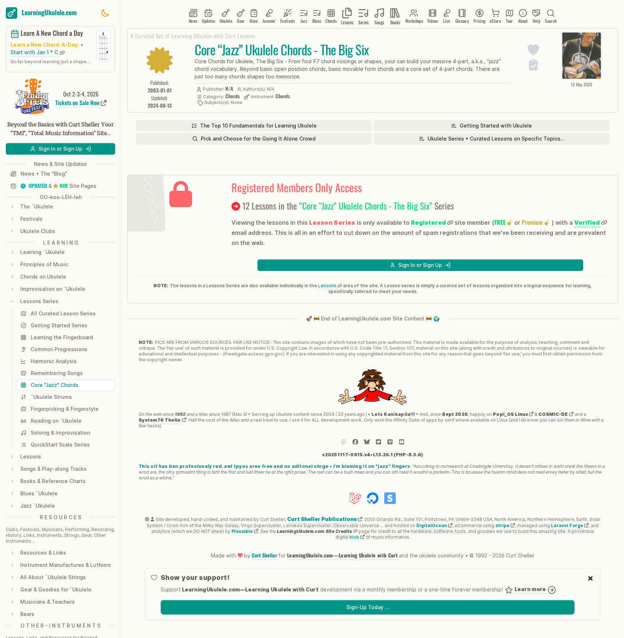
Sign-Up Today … (367, 607)
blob (355, 537)
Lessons (328, 285)
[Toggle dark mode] (105, 13)
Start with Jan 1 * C (35, 52)
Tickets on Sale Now (78, 102)
